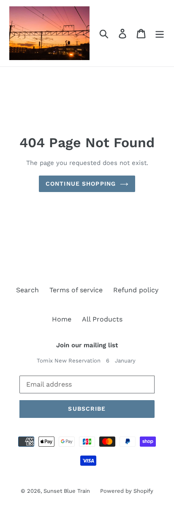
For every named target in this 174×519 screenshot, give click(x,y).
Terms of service (76, 290)
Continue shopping (81, 183)
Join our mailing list (87, 345)
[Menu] (159, 33)
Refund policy (135, 290)
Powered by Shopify (126, 491)
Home (61, 319)
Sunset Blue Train (68, 491)
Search (27, 290)
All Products (102, 319)
